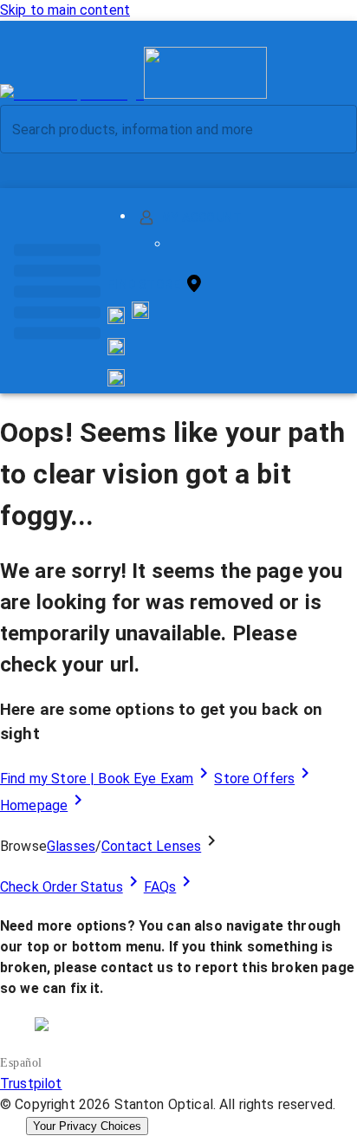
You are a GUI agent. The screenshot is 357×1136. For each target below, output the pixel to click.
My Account (201, 217)
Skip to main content (65, 10)
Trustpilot (31, 1083)
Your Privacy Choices (87, 1126)
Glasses (71, 846)
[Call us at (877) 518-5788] (140, 314)
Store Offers (254, 778)
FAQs (160, 887)
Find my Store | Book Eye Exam (96, 778)
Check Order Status (61, 887)
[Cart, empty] (116, 377)
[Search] (330, 129)
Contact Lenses (151, 846)
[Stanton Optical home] (133, 94)
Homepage (34, 805)
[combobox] (164, 129)
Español (21, 1062)
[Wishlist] (116, 346)
